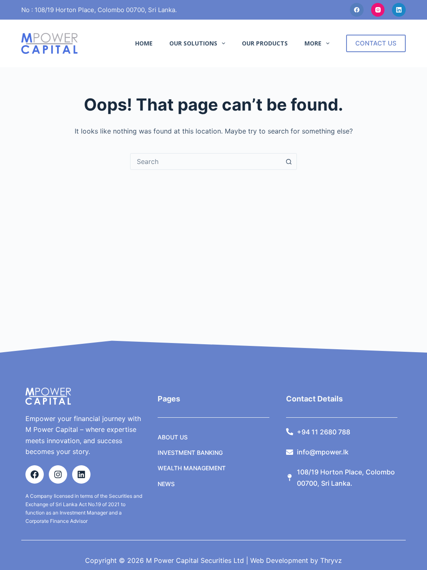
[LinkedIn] (399, 10)
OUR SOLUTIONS (193, 43)
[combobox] (206, 161)
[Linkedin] (81, 474)
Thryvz (330, 560)
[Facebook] (357, 10)
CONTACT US (376, 43)
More (313, 43)
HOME (144, 43)
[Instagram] (378, 10)
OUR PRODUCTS (265, 43)
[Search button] (288, 161)
